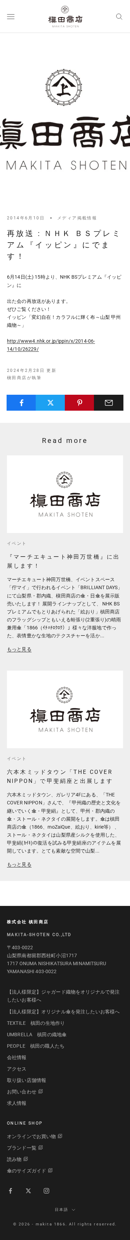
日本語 (62, 1209)
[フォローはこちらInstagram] (46, 1190)
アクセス (17, 1069)
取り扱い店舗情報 (26, 1080)
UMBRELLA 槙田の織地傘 (37, 1034)
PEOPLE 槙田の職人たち (35, 1046)
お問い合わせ (21, 1091)
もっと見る (19, 649)
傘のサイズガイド (26, 1170)
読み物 (14, 1159)
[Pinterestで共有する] (79, 402)
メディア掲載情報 (77, 218)
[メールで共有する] (108, 402)
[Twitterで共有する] (50, 402)
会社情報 (17, 1057)
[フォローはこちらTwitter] (28, 1190)
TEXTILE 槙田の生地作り (36, 1023)
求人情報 (17, 1103)
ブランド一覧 (21, 1148)
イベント (17, 543)
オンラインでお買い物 (31, 1136)
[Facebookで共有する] (21, 402)
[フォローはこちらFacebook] (10, 1190)
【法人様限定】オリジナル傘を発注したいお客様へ (63, 1011)
